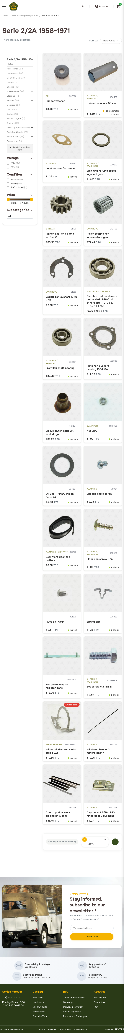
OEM (48, 96)
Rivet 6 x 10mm (55, 621)
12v (15, 167)
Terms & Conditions (46, 1029)
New (17, 179)
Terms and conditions (74, 997)
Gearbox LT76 (16, 78)
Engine (13, 123)
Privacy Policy (80, 1029)
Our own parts (40, 1007)
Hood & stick (15, 73)
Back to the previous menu (21, 148)
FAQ (96, 1007)
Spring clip (93, 621)
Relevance (109, 40)
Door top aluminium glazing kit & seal (58, 814)
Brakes (12, 114)
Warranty (68, 1002)
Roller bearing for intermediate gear (98, 235)
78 (105, 839)
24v (15, 163)
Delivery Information (73, 1007)
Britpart (50, 229)
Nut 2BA (92, 430)
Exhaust (13, 100)
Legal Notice (65, 1029)
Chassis (13, 87)
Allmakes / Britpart (92, 97)
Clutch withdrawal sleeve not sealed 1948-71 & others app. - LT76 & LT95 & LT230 (102, 301)
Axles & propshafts (18, 127)
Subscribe (92, 936)
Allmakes (51, 163)
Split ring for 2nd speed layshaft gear (101, 172)
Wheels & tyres (16, 118)
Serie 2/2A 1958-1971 (20, 62)
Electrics (13, 105)
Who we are (100, 997)
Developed (109, 1029)
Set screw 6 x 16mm (99, 686)
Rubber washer (55, 101)
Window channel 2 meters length (98, 751)
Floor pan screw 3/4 (100, 559)
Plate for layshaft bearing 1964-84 (98, 367)
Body (12, 82)
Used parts (38, 1002)
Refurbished (19, 187)
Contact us (99, 1002)
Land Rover (93, 229)
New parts (38, 997)
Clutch (12, 109)
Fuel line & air (15, 91)
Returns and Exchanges (75, 1016)
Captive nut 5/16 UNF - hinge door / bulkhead (101, 814)
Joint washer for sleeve (60, 168)
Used (16, 183)
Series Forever (54, 744)
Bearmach (92, 426)
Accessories (15, 69)
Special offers (40, 1016)
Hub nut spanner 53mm (101, 103)
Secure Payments (72, 1011)
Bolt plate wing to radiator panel (57, 686)
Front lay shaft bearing (60, 368)
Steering (13, 96)
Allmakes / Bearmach (92, 165)
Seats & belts (15, 136)
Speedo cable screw (99, 493)
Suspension (14, 141)
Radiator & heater (17, 132)
